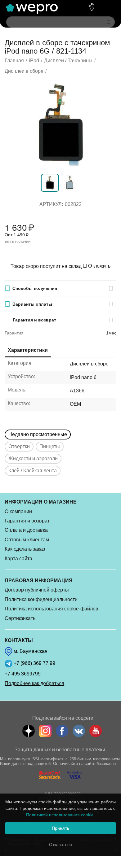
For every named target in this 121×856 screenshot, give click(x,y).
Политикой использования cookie (60, 814)
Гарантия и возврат (27, 520)
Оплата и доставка (26, 530)
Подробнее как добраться (34, 683)
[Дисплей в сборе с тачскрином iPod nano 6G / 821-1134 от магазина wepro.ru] (60, 125)
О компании (18, 511)
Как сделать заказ (25, 549)
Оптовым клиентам (27, 539)
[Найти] (108, 22)
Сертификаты (21, 618)
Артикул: (51, 204)
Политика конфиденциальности (41, 599)
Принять (60, 828)
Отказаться (60, 844)
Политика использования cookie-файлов (51, 608)
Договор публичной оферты (37, 589)
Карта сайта (18, 558)
